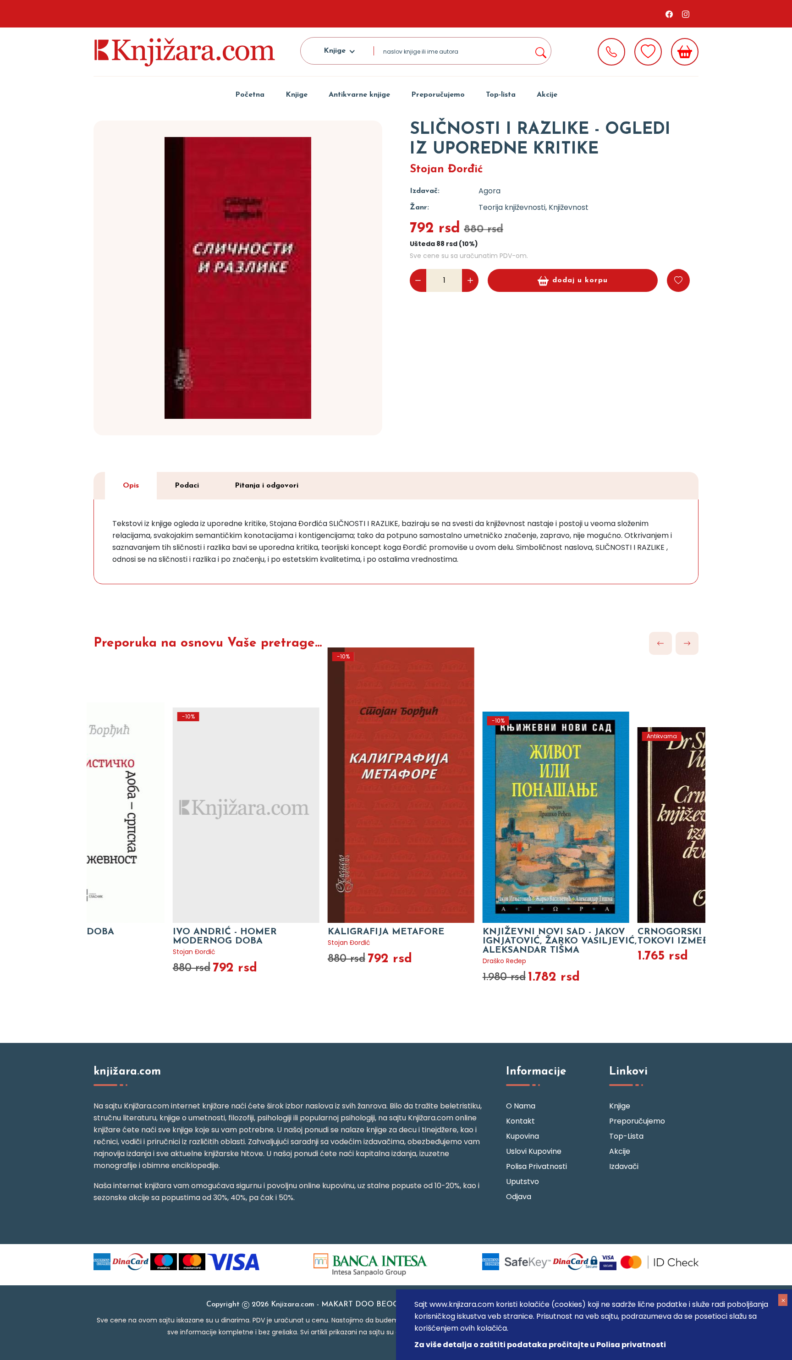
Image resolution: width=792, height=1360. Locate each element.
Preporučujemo (438, 95)
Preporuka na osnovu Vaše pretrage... (208, 643)
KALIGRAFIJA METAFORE (300, 932)
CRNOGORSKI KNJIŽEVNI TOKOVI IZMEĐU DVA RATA (615, 936)
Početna (249, 95)
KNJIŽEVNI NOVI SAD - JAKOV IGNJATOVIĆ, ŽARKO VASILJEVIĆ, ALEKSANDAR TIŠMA (473, 941)
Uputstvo (522, 1181)
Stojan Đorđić (446, 169)
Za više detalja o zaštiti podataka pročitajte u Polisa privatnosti (540, 1344)
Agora (489, 191)
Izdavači (623, 1166)
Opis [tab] (131, 485)
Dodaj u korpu (580, 280)
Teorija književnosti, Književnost (533, 207)
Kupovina (522, 1136)
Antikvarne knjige (359, 95)
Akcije (547, 95)
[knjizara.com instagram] (685, 13)
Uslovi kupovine (533, 1151)
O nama (520, 1106)
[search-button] (540, 51)
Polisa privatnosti (536, 1166)
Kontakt (520, 1121)
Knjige (297, 95)
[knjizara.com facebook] (669, 13)
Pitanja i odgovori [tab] (266, 485)
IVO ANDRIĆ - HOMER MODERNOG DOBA (139, 936)
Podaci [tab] (187, 485)
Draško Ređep (418, 960)
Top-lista (501, 95)
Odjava (518, 1196)
